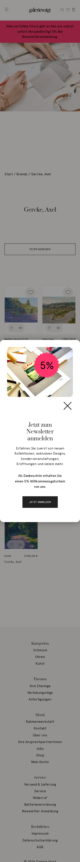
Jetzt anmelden (40, 502)
